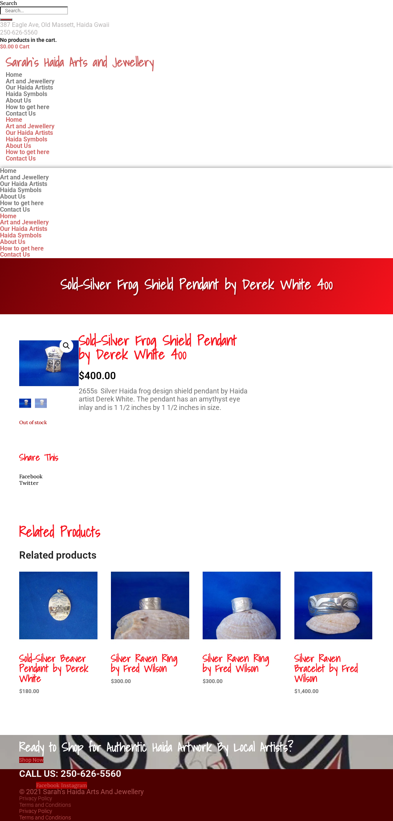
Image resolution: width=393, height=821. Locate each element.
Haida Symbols (26, 139)
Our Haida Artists (29, 132)
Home (14, 119)
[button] (66, 346)
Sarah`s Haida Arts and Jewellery (80, 62)
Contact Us (21, 113)
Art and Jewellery (30, 126)
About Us (18, 145)
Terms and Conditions (45, 805)
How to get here (28, 152)
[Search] (6, 19)
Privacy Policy (35, 798)
